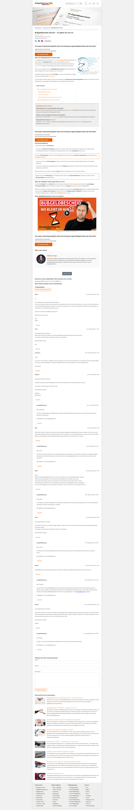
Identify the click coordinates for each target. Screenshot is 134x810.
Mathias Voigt (39, 35)
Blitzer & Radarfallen (57, 787)
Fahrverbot (38, 801)
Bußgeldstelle (38, 65)
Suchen (81, 3)
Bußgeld (69, 110)
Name (36, 660)
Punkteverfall (55, 791)
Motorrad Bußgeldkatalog (74, 799)
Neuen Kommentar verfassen (43, 289)
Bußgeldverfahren (78, 121)
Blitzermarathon (39, 799)
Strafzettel (43, 121)
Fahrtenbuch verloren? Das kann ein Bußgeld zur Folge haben (63, 719)
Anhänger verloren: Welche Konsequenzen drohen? (60, 751)
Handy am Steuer (56, 797)
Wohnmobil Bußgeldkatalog (74, 801)
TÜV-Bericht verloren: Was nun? (55, 773)
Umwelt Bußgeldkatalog (74, 791)
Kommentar (37, 671)
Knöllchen (52, 119)
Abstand (54, 801)
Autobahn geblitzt (39, 805)
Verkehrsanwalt (39, 797)
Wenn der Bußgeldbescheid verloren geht (47, 89)
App (85, 3)
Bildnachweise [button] (67, 273)
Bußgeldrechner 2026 (40, 787)
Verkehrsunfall (39, 795)
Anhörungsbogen (54, 117)
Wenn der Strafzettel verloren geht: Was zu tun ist (50, 97)
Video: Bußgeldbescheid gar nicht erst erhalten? (48, 100)
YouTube (93, 3)
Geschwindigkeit (56, 795)
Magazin (87, 789)
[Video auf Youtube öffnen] (67, 214)
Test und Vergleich (73, 805)
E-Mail (37, 665)
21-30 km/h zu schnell (40, 803)
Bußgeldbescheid (46, 27)
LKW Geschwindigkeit (57, 805)
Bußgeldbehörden (80, 591)
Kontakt (87, 797)
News (87, 787)
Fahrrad (55, 60)
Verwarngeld (74, 184)
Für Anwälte (88, 795)
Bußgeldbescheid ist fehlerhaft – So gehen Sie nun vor (62, 708)
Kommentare (47, 41)
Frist (50, 74)
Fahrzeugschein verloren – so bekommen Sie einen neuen (62, 741)
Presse (87, 793)
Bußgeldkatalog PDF (40, 793)
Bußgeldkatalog (38, 27)
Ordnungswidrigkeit (64, 60)
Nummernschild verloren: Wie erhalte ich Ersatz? (60, 729)
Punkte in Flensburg (57, 789)
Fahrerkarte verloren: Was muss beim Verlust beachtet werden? (64, 761)
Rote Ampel (55, 799)
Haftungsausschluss (90, 799)
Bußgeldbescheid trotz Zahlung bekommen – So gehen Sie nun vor (65, 698)
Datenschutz (88, 801)
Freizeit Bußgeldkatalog (74, 795)
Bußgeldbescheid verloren (44, 92)
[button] (36, 41)
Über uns (88, 791)
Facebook (89, 3)
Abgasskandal (56, 793)
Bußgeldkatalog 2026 (44, 3)
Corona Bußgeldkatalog (74, 803)
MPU (43, 801)
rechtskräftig (52, 76)
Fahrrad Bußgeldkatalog (74, 789)
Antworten (38, 325)
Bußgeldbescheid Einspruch (42, 789)
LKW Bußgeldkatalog (73, 787)
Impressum (88, 803)
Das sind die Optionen (43, 94)
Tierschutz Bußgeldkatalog (74, 793)
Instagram (97, 3)
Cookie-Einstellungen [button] (90, 805)
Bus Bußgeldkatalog (73, 797)
